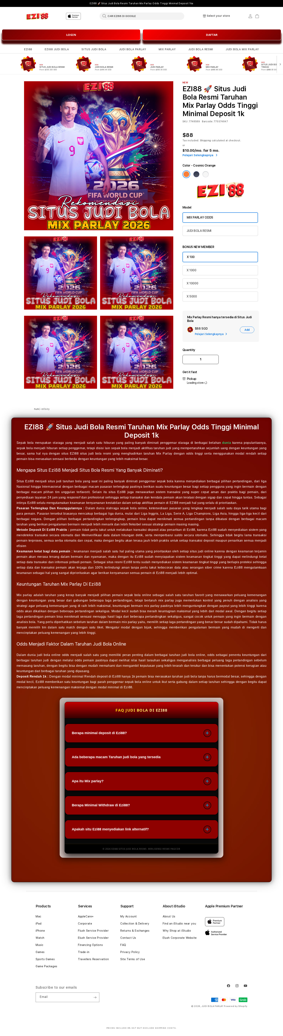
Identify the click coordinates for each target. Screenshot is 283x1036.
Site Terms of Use (132, 959)
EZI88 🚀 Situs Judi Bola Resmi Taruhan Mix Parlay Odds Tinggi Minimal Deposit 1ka (141, 3)
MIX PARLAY (167, 49)
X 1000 (191, 270)
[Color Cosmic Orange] (186, 174)
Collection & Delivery (134, 923)
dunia (226, 442)
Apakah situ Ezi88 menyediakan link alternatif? (110, 829)
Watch (40, 937)
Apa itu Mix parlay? (88, 781)
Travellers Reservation (93, 959)
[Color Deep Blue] (196, 174)
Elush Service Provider (93, 937)
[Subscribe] (95, 997)
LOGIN (71, 35)
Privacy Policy (130, 952)
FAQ (123, 944)
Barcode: (207, 121)
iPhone (40, 930)
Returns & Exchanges (134, 930)
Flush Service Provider (93, 930)
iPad (38, 923)
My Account (128, 916)
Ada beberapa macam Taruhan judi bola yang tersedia (116, 757)
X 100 (191, 257)
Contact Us (128, 937)
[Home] (37, 16)
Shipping (205, 140)
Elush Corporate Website (180, 937)
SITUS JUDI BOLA (93, 49)
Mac (38, 916)
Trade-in (84, 952)
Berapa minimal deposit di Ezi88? (99, 733)
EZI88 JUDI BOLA (57, 49)
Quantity (189, 350)
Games (40, 952)
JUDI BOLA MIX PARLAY (242, 49)
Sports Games (45, 959)
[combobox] (142, 16)
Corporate (85, 923)
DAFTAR (212, 35)
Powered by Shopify (235, 1006)
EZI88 (28, 49)
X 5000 (192, 296)
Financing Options (90, 944)
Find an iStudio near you (179, 923)
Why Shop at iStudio (177, 930)
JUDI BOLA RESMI (200, 49)
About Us (169, 916)
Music (40, 944)
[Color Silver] (206, 174)
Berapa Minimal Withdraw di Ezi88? (101, 805)
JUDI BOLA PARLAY (132, 49)
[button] (28, 49)
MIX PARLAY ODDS (200, 217)
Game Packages (46, 966)
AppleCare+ (86, 916)
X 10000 (192, 283)
